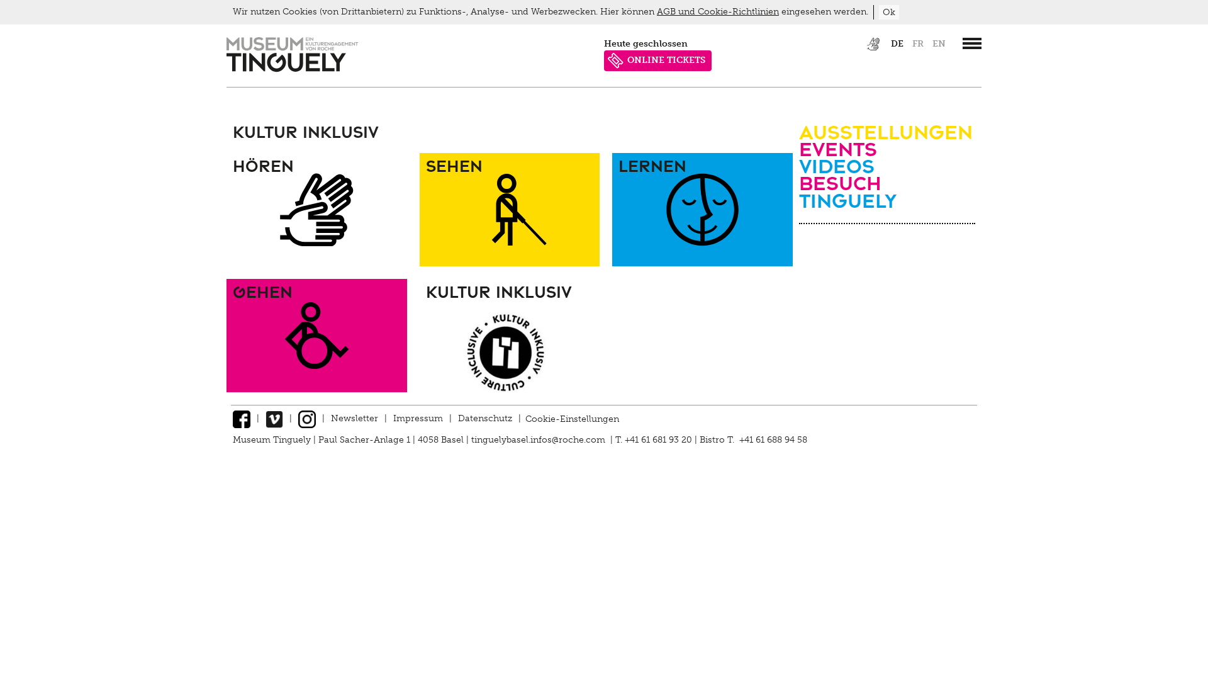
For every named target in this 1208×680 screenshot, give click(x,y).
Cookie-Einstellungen (572, 418)
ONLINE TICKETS (666, 60)
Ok (889, 12)
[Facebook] (241, 418)
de (897, 43)
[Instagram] (307, 418)
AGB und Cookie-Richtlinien (718, 11)
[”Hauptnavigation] (972, 43)
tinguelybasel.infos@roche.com (539, 439)
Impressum (418, 418)
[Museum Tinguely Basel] (292, 69)
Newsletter (354, 418)
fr (918, 43)
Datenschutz (485, 418)
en (939, 43)
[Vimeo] (274, 418)
